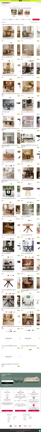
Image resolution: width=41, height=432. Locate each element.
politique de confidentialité (8, 384)
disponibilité (10, 19)
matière (23, 19)
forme (29, 19)
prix (4, 19)
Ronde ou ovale (20, 15)
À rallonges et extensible (27, 16)
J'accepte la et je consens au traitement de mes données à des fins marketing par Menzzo (7, 385)
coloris (17, 19)
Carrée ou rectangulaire (14, 16)
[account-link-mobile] (37, 2)
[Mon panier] (38, 2)
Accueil (1, 6)
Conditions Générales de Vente (30, 417)
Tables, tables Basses (5, 6)
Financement (14, 416)
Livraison (9, 416)
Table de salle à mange (10, 6)
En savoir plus (7, 410)
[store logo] (19, 3)
